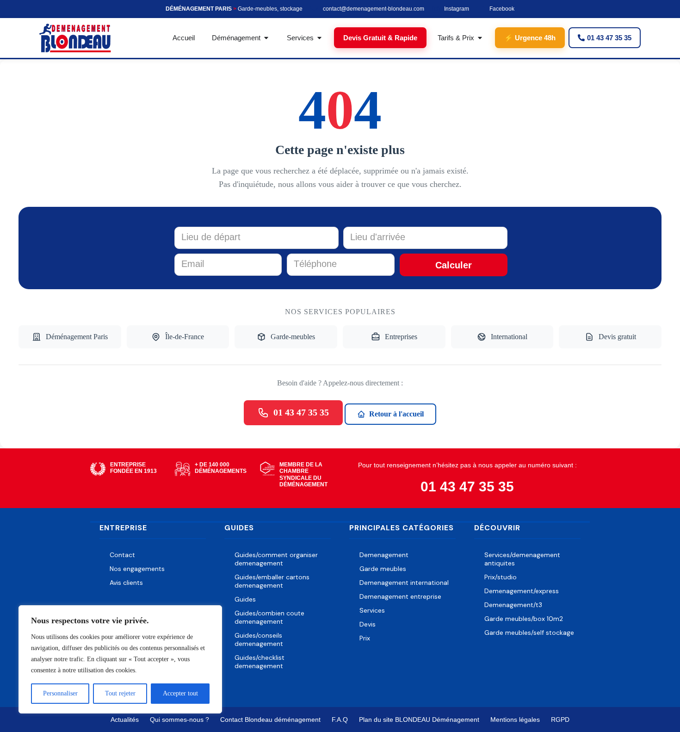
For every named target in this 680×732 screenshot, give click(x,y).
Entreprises (401, 337)
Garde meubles (382, 569)
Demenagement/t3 (513, 605)
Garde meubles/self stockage (529, 632)
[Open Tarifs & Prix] (479, 38)
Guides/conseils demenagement (259, 639)
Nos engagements (137, 569)
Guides (245, 599)
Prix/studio (500, 577)
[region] (120, 659)
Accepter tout (180, 693)
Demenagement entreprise (400, 596)
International (509, 337)
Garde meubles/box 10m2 (523, 618)
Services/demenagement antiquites (522, 559)
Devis (367, 624)
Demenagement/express (521, 591)
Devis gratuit (617, 337)
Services (372, 610)
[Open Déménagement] (266, 38)
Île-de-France (184, 337)
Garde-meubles (293, 337)
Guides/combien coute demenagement (269, 617)
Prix (364, 638)
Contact (122, 555)
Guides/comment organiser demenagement (276, 559)
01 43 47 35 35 (301, 412)
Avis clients (126, 582)
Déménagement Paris (77, 337)
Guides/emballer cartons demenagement (272, 581)
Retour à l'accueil (396, 414)
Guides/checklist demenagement (259, 661)
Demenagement (383, 555)
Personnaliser (60, 693)
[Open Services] (319, 38)
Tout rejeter (120, 693)
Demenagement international (404, 582)
